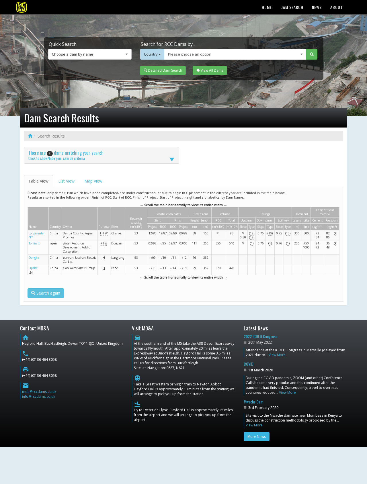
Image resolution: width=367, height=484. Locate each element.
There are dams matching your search (66, 155)
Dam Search (291, 7)
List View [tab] (66, 181)
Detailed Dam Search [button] (164, 70)
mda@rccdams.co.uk (39, 391)
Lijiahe (33, 268)
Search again (47, 293)
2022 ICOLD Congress (260, 336)
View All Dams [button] (211, 70)
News (317, 7)
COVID (248, 364)
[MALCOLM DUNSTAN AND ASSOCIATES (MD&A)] (21, 7)
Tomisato (34, 243)
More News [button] (256, 436)
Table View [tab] (38, 181)
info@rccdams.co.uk (38, 396)
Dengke (34, 258)
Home (267, 7)
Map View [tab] (93, 181)
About (336, 7)
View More (277, 354)
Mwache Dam (253, 402)
